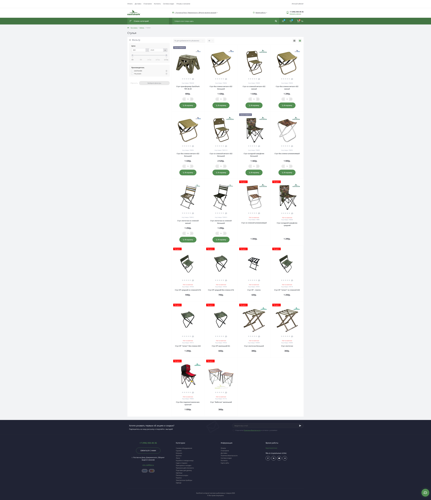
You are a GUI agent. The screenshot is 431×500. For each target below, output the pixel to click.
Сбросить (134, 83)
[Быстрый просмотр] (197, 47)
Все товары (134, 28)
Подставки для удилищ (184, 470)
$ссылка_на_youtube (279, 458)
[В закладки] (203, 47)
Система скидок (168, 4)
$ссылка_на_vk (273, 458)
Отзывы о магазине (183, 4)
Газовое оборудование (184, 448)
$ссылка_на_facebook (268, 458)
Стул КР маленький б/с (221, 346)
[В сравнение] (200, 47)
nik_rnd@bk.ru (148, 465)
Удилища (179, 473)
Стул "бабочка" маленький (221, 402)
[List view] (294, 41)
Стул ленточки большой (254, 346)
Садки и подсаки (181, 463)
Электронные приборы (184, 480)
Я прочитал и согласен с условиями (256, 430)
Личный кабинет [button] (297, 4)
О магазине (148, 4)
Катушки (179, 453)
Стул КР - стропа (254, 290)
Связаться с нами (148, 450)
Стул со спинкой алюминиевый (254, 223)
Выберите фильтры (154, 83)
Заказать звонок (295, 14)
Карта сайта (225, 463)
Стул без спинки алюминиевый (287, 153)
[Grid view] (300, 41)
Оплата (129, 4)
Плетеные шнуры (182, 475)
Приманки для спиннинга (185, 468)
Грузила (178, 451)
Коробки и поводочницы (185, 460)
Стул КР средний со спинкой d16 (188, 290)
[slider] (132, 55)
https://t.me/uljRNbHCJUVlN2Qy (285, 458)
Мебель (142, 28)
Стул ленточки (287, 346)
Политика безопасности (252, 430)
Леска (178, 458)
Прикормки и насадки (183, 465)
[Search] (276, 21)
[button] (296, 12)
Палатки (179, 478)
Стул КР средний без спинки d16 (221, 290)
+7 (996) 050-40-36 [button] (148, 443)
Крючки (178, 456)
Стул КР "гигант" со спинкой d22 (287, 290)
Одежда (178, 483)
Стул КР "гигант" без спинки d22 (188, 346)
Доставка (138, 4)
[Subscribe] (300, 425)
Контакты (157, 4)
